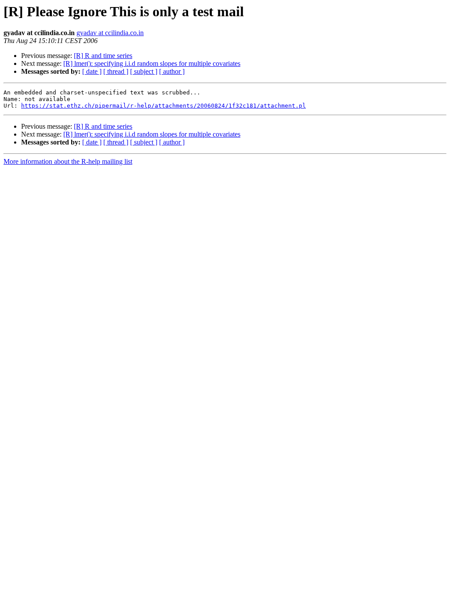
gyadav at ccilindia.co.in (110, 32)
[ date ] (92, 71)
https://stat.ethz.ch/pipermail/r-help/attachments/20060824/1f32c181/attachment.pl (163, 105)
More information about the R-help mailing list (68, 161)
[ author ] (172, 71)
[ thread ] (115, 71)
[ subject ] (143, 71)
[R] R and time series (103, 55)
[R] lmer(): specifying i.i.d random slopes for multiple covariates (151, 63)
